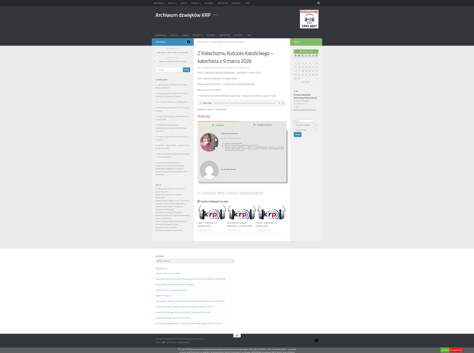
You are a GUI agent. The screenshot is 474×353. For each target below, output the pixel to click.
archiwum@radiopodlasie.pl (305, 109)
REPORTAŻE (223, 3)
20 (310, 70)
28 (313, 74)
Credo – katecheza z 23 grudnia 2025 (267, 224)
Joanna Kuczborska (209, 193)
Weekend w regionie (163, 295)
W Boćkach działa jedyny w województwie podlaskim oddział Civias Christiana (171, 128)
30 (296, 78)
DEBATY (184, 3)
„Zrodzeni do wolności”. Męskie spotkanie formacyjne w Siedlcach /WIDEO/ (185, 306)
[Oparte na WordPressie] (163, 342)
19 (306, 70)
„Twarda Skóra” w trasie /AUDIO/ (168, 273)
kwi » (308, 82)
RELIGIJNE (209, 3)
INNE (247, 3)
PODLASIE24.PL (161, 268)
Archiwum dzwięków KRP (183, 15)
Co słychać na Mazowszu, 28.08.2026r (172, 102)
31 (299, 78)
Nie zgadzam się (456, 350)
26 (306, 74)
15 (317, 67)
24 (299, 74)
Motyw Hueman (184, 342)
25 (303, 74)
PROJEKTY (195, 3)
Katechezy (203, 42)
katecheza (221, 193)
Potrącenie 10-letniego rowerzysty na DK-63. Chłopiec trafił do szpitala (183, 312)
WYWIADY (236, 3)
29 (317, 74)
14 (313, 67)
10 (299, 67)
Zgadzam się (446, 350)
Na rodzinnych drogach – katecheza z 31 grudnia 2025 (240, 224)
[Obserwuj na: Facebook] (188, 41)
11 (303, 67)
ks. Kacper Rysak (232, 193)
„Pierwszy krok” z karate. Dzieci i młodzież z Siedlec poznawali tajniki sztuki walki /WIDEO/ (190, 301)
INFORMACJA (159, 3)
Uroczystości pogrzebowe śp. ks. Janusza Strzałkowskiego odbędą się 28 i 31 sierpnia (189, 323)
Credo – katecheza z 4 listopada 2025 (207, 224)
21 (313, 70)
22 (317, 70)
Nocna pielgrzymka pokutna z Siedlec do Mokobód (175, 284)
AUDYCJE (171, 3)
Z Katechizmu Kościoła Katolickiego (227, 42)
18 (303, 70)
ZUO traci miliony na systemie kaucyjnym (172, 290)
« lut (303, 82)
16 (296, 70)
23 (296, 74)
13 (310, 67)
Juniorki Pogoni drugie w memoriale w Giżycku (173, 317)
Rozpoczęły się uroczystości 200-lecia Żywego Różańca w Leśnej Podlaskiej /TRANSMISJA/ (191, 279)
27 (310, 74)
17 (299, 70)
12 (306, 67)
